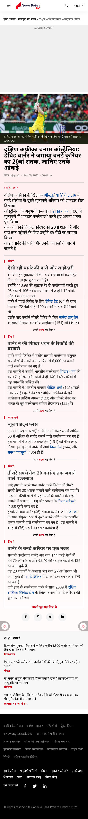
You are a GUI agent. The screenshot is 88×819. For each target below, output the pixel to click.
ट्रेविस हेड (51, 301)
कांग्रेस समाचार (35, 726)
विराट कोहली (67, 500)
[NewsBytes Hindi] (28, 6)
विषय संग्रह (51, 777)
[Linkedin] (62, 617)
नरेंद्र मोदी (52, 726)
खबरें (13, 19)
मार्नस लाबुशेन (68, 317)
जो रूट (73, 511)
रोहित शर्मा (54, 387)
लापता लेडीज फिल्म (15, 703)
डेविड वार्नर (60, 211)
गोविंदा (8, 687)
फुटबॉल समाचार (12, 749)
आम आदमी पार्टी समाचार (50, 734)
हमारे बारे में (9, 771)
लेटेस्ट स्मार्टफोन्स (34, 749)
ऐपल (7, 671)
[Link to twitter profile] (35, 786)
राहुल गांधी (77, 749)
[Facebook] (25, 617)
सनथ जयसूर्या (17, 452)
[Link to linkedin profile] (45, 786)
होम (5, 19)
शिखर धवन (68, 371)
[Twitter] (50, 617)
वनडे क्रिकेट (33, 576)
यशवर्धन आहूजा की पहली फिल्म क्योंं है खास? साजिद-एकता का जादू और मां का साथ (41, 681)
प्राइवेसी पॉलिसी (28, 771)
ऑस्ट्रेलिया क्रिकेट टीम (60, 195)
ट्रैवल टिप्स (66, 726)
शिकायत (8, 777)
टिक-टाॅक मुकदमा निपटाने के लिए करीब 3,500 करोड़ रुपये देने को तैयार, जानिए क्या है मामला (43, 648)
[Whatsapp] (38, 617)
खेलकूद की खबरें (27, 19)
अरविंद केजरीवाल (13, 726)
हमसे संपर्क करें (60, 771)
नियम (44, 771)
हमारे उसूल (78, 771)
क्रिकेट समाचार (62, 741)
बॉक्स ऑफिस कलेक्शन (37, 741)
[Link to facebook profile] (25, 786)
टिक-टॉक (9, 654)
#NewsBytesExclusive (18, 734)
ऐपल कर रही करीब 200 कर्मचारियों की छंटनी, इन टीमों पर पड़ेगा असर (42, 664)
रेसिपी (6, 757)
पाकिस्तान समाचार (57, 749)
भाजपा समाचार (11, 741)
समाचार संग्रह (34, 777)
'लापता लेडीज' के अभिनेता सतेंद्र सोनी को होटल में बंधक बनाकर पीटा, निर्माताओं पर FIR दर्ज (41, 697)
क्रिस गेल (56, 446)
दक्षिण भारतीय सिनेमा (25, 757)
